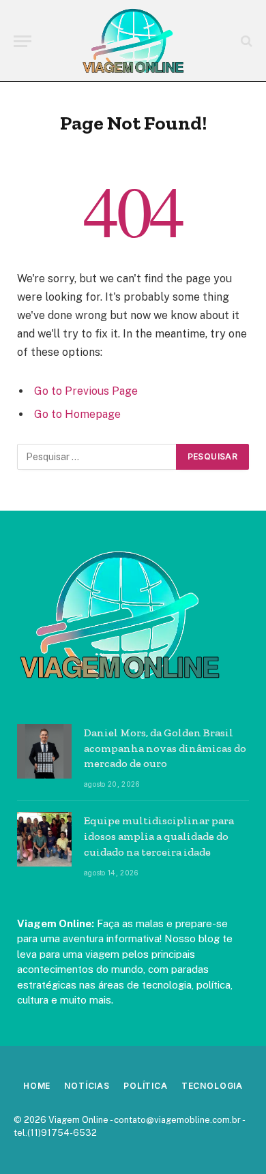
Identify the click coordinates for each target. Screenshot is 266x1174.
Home (36, 1086)
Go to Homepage (77, 414)
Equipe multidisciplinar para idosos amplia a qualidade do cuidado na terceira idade (159, 836)
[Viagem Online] (133, 41)
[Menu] (22, 41)
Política (145, 1086)
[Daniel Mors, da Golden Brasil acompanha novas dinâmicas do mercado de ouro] (44, 751)
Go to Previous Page (86, 391)
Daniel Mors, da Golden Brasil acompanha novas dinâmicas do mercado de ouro (165, 748)
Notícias (87, 1086)
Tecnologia (212, 1086)
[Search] (245, 41)
